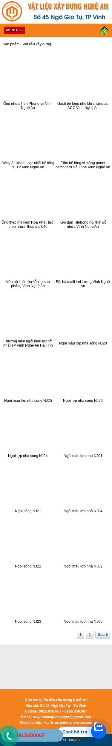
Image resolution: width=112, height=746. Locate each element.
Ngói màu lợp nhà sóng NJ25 (28, 401)
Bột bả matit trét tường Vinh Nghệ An (83, 284)
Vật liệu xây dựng (37, 44)
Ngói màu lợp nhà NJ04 (83, 511)
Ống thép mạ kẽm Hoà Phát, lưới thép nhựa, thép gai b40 (28, 224)
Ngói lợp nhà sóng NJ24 (28, 456)
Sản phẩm (11, 44)
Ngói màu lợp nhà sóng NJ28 (83, 343)
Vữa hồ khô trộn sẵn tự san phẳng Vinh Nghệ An (28, 284)
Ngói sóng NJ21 (28, 511)
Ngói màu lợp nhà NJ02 (83, 566)
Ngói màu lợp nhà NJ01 (83, 456)
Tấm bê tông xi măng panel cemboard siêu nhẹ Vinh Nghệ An (83, 165)
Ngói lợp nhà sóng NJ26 (83, 401)
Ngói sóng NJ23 (28, 621)
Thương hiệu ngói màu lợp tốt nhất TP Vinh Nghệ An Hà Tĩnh (28, 343)
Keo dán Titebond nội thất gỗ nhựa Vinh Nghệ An (82, 224)
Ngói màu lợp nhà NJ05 (83, 621)
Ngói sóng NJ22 (28, 566)
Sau (101, 635)
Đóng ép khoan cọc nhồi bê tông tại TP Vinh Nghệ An (27, 165)
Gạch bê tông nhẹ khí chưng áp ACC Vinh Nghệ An (82, 105)
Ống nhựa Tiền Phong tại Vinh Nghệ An (28, 105)
